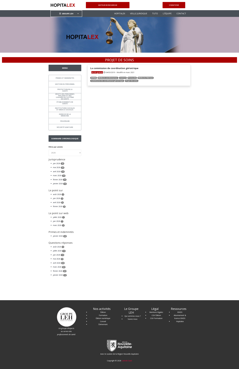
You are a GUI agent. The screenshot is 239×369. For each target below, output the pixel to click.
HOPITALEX (119, 13)
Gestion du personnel (65, 84)
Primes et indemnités (65, 78)
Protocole (132, 78)
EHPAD (93, 78)
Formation (103, 315)
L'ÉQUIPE (167, 13)
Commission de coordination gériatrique (107, 81)
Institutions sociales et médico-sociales (65, 109)
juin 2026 (58, 163)
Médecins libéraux (145, 78)
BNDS (179, 312)
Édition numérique (103, 318)
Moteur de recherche (107, 5)
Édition (103, 312)
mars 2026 (59, 175)
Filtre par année (56, 147)
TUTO (155, 13)
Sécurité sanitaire (65, 127)
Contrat (123, 78)
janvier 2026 (59, 183)
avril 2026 (58, 171)
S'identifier (174, 5)
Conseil (103, 321)
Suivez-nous (132, 319)
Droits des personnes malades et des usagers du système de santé (64, 96)
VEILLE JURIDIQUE (138, 13)
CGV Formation (156, 318)
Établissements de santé (65, 103)
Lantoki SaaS (127, 360)
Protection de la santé (64, 90)
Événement (103, 324)
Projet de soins (132, 81)
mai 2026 (58, 167)
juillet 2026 (58, 217)
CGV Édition (156, 315)
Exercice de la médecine (65, 115)
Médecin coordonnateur (108, 78)
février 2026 (59, 179)
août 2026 (58, 194)
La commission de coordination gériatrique (114, 68)
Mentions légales (156, 312)
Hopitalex (180, 321)
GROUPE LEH (67, 13)
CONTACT (181, 13)
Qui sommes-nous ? (132, 316)
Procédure (65, 121)
